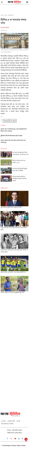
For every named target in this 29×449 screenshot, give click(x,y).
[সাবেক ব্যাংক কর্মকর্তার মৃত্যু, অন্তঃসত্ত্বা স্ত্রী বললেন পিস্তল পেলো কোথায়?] (14, 131)
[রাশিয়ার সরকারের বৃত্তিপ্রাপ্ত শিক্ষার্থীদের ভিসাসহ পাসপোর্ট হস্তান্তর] (14, 179)
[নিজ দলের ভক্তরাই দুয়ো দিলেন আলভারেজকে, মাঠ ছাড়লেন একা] (14, 154)
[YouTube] (15, 438)
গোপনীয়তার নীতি (11, 421)
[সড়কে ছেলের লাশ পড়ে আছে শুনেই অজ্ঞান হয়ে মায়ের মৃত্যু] (14, 142)
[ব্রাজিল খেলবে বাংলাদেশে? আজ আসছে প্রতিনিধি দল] (14, 265)
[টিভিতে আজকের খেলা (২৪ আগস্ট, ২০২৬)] (14, 163)
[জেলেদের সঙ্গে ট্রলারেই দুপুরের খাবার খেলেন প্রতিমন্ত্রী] (14, 171)
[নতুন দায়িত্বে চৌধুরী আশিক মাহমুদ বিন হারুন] (14, 200)
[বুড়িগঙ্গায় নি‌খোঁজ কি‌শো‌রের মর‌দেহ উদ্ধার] (14, 137)
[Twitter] (11, 438)
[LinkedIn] (18, 438)
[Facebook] (7, 438)
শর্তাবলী (18, 421)
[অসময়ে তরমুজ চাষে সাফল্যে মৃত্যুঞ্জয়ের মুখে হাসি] (14, 285)
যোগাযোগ (3, 421)
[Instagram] (22, 438)
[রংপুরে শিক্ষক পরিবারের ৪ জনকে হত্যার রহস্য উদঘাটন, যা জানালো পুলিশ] (14, 244)
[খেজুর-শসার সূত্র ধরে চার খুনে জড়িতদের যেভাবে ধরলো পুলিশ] (14, 221)
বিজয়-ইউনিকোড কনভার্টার (7, 423)
